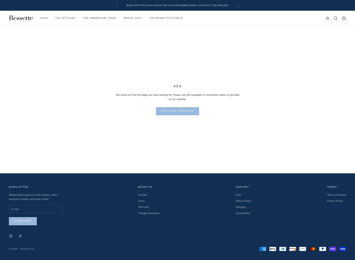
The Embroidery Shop (99, 18)
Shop (44, 18)
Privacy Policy (335, 201)
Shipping (241, 207)
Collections (65, 18)
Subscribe (22, 221)
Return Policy (243, 201)
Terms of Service (336, 195)
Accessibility (243, 213)
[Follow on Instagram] (11, 236)
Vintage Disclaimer (149, 213)
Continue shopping (177, 111)
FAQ (238, 195)
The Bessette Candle (166, 18)
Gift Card (143, 207)
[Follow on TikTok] (20, 236)
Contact (142, 195)
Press (141, 201)
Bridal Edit (133, 18)
